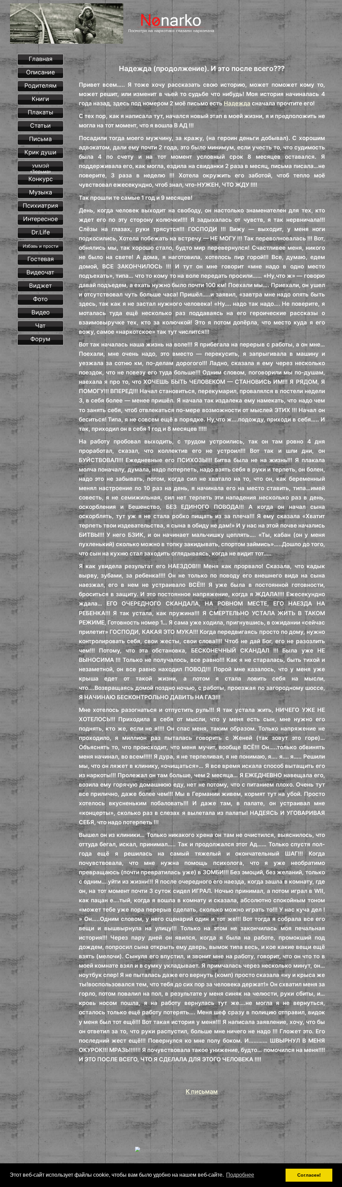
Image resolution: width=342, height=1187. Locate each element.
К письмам (202, 1091)
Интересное (40, 218)
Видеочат (40, 272)
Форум (40, 338)
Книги (40, 98)
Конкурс (40, 178)
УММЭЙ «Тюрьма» (40, 167)
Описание (40, 72)
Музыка (40, 192)
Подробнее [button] (240, 1175)
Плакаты (40, 112)
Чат (40, 325)
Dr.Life (40, 232)
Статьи (40, 125)
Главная (40, 58)
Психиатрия (40, 205)
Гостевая (40, 258)
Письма (40, 138)
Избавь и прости (40, 246)
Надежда (237, 103)
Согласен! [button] (309, 1175)
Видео (40, 312)
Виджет (40, 285)
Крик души (40, 152)
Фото (40, 298)
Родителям (40, 85)
